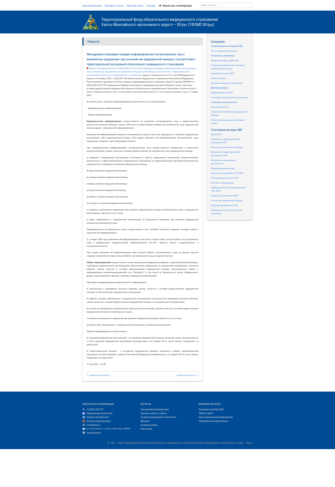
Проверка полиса (114, 5)
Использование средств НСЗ (225, 178)
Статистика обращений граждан (226, 201)
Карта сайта (146, 429)
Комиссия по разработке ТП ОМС (227, 173)
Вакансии (145, 421)
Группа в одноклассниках (98, 421)
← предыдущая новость (98, 375)
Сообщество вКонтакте (97, 417)
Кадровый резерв (149, 425)
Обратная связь (135, 5)
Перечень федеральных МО (224, 205)
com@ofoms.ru (93, 425)
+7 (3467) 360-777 (94, 409)
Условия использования (152, 417)
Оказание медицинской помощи (226, 83)
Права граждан (218, 78)
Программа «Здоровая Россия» (213, 421)
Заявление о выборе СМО (211, 409)
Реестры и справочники (222, 183)
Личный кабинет (219, 107)
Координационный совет (223, 168)
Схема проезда (93, 433)
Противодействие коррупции (155, 409)
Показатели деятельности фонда (227, 147)
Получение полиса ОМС (222, 73)
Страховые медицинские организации (229, 97)
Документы (216, 134)
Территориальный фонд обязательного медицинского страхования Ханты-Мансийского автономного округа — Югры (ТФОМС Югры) (159, 22)
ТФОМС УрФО (206, 413)
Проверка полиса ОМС (222, 93)
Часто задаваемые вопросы (224, 51)
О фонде (150, 5)
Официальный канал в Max (99, 413)
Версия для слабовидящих (177, 5)
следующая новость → (187, 375)
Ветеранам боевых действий (224, 61)
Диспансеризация (92, 5)
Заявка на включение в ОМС (224, 196)
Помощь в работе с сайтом (154, 413)
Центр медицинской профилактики (216, 417)
